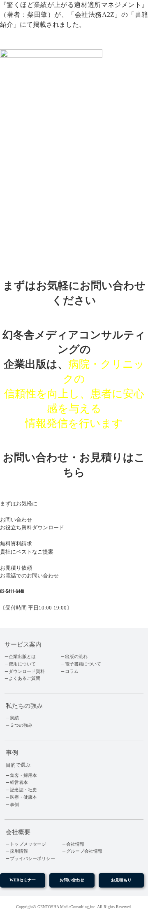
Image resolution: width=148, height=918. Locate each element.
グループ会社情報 (84, 851)
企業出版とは (22, 656)
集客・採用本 (23, 775)
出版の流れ (76, 656)
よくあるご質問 (24, 678)
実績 (14, 718)
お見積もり (121, 880)
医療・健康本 (23, 797)
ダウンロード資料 (27, 671)
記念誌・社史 (23, 790)
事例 (14, 804)
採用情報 (19, 851)
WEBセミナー (22, 880)
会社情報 (75, 844)
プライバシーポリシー (32, 858)
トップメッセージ (28, 844)
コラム (72, 671)
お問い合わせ (72, 880)
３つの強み (21, 725)
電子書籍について (83, 664)
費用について (22, 664)
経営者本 (19, 782)
